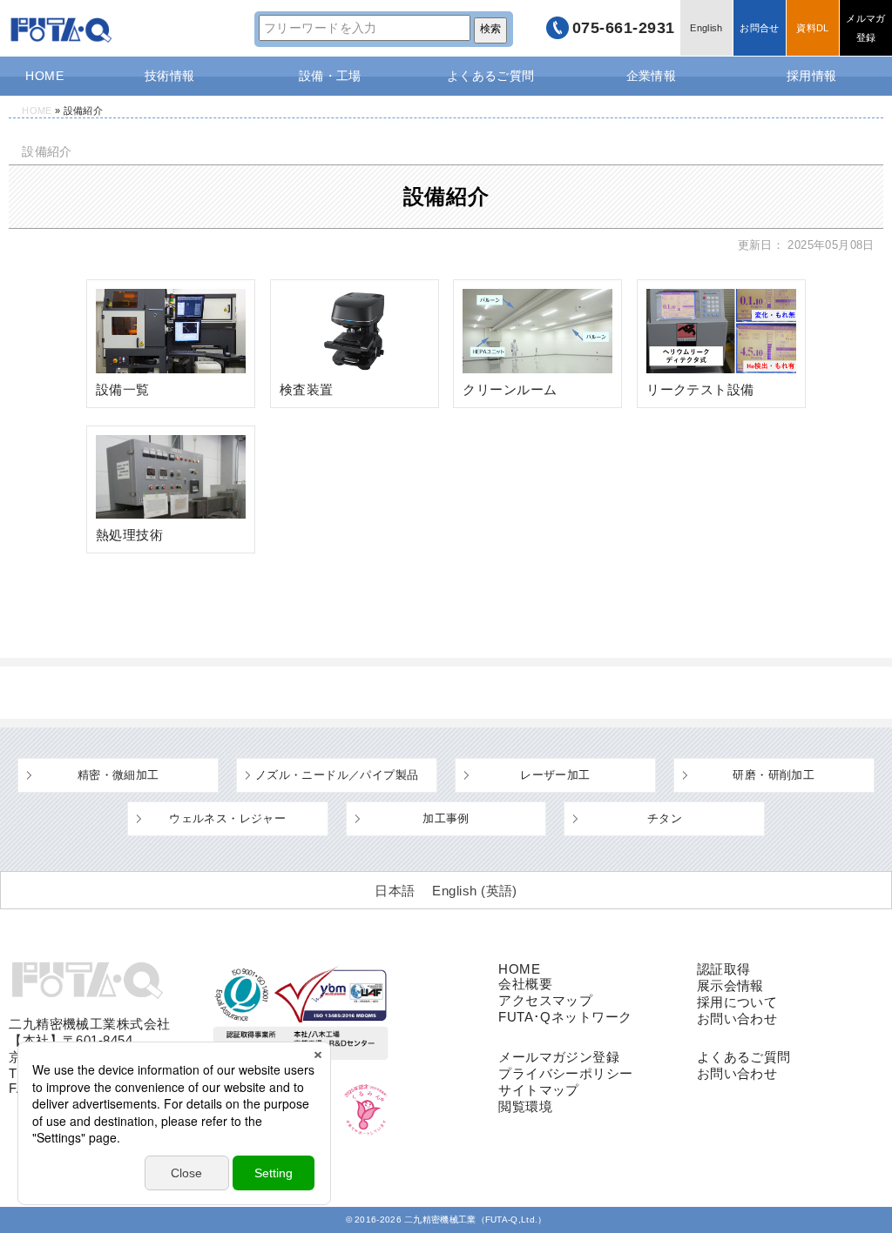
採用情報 (812, 76)
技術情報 (170, 76)
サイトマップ (538, 1089)
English (706, 28)
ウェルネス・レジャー (227, 818)
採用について (737, 1002)
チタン (664, 818)
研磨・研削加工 (773, 774)
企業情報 (651, 76)
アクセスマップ (545, 1000)
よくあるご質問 (491, 76)
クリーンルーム (510, 389)
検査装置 (307, 389)
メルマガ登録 (865, 28)
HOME (44, 76)
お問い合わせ (737, 1018)
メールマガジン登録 (558, 1056)
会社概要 (525, 983)
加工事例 (446, 818)
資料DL (812, 28)
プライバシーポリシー (565, 1073)
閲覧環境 (525, 1106)
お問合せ (759, 28)
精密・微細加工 (118, 774)
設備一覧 (123, 389)
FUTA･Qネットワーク (565, 1016)
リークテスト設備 (700, 389)
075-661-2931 (623, 28)
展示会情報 (730, 985)
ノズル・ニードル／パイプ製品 (336, 774)
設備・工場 (330, 76)
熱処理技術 (129, 534)
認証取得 (724, 969)
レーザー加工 (555, 774)
